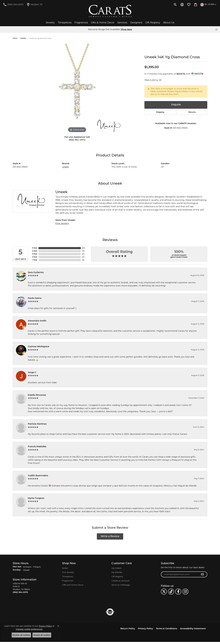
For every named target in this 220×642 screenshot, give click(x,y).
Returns (192, 112)
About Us (168, 22)
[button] (175, 4)
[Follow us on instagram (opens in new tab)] (185, 592)
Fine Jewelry (62, 223)
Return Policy (127, 629)
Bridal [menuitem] (65, 568)
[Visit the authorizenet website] (110, 612)
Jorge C (32, 372)
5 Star (34, 248)
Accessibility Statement (193, 629)
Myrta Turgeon (36, 498)
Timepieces (65, 22)
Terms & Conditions (166, 629)
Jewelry (50, 22)
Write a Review (110, 536)
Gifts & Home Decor (102, 22)
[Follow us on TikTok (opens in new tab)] (171, 592)
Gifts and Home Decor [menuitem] (73, 585)
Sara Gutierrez (36, 272)
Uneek (65, 166)
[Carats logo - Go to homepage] (110, 11)
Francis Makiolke (37, 447)
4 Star (34, 251)
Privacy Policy (145, 629)
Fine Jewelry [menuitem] (68, 572)
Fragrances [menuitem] (67, 580)
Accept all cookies (41, 635)
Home (15, 38)
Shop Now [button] (126, 29)
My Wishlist (116, 572)
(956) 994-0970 (77, 140)
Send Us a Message (120, 585)
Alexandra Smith (37, 321)
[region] (77, 88)
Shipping (160, 112)
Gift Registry (152, 22)
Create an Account (120, 580)
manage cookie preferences (29, 629)
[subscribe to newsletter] (202, 574)
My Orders (116, 568)
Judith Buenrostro (38, 476)
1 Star (34, 260)
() (83, 248)
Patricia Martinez (37, 424)
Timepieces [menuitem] (67, 576)
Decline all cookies (21, 635)
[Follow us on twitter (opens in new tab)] (164, 592)
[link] (13, 4)
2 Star (34, 257)
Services (122, 22)
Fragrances (81, 22)
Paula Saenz (34, 298)
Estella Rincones (37, 395)
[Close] (216, 29)
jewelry (23, 38)
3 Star (34, 254)
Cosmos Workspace (38, 347)
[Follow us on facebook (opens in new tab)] (178, 592)
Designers (136, 22)
